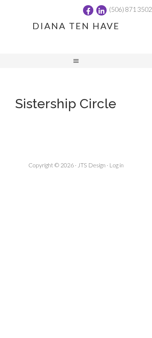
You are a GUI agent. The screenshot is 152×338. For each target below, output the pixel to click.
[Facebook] (88, 10)
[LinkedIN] (101, 10)
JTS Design (91, 164)
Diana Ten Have (76, 25)
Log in (116, 164)
